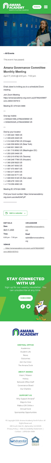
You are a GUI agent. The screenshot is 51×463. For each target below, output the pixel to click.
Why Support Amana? (25, 399)
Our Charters (25, 389)
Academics (25, 348)
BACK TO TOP (25, 434)
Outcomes (25, 359)
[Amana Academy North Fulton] (16, 7)
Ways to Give (25, 402)
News (25, 355)
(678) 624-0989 (29, 431)
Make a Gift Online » (25, 405)
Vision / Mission (25, 375)
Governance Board (25, 385)
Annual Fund (25, 409)
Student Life (25, 352)
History (25, 379)
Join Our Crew (25, 362)
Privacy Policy (12, 429)
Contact (18, 431)
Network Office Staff (25, 382)
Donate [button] (37, 7)
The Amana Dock (25, 365)
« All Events (9, 53)
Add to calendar (15, 213)
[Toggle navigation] (45, 7)
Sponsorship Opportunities (26, 412)
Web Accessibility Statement (31, 429)
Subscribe (25, 298)
